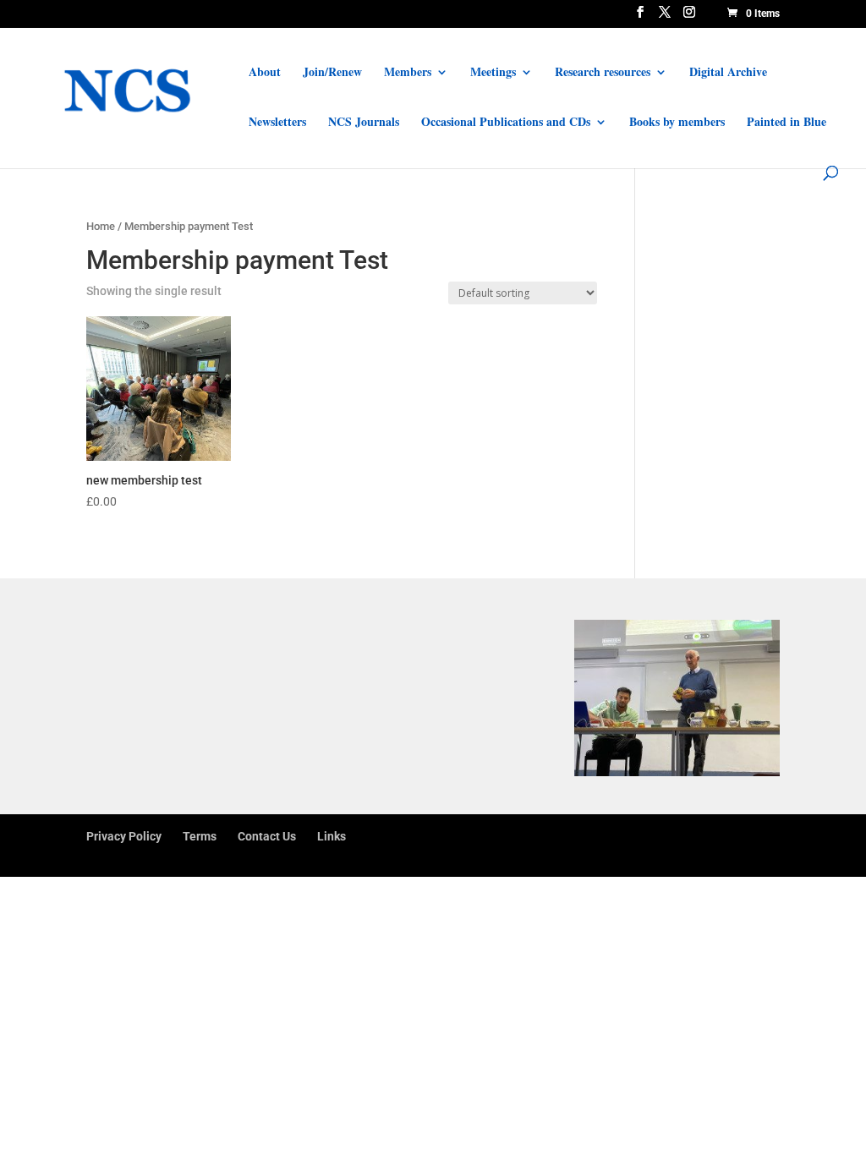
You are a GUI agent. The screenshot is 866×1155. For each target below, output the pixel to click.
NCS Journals (363, 123)
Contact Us (267, 836)
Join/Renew (332, 73)
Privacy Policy (124, 836)
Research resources (602, 73)
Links (331, 836)
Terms (199, 836)
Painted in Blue (786, 123)
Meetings (493, 73)
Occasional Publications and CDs (505, 123)
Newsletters (277, 123)
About (265, 73)
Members (407, 73)
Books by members (677, 123)
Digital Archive (728, 73)
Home (100, 226)
